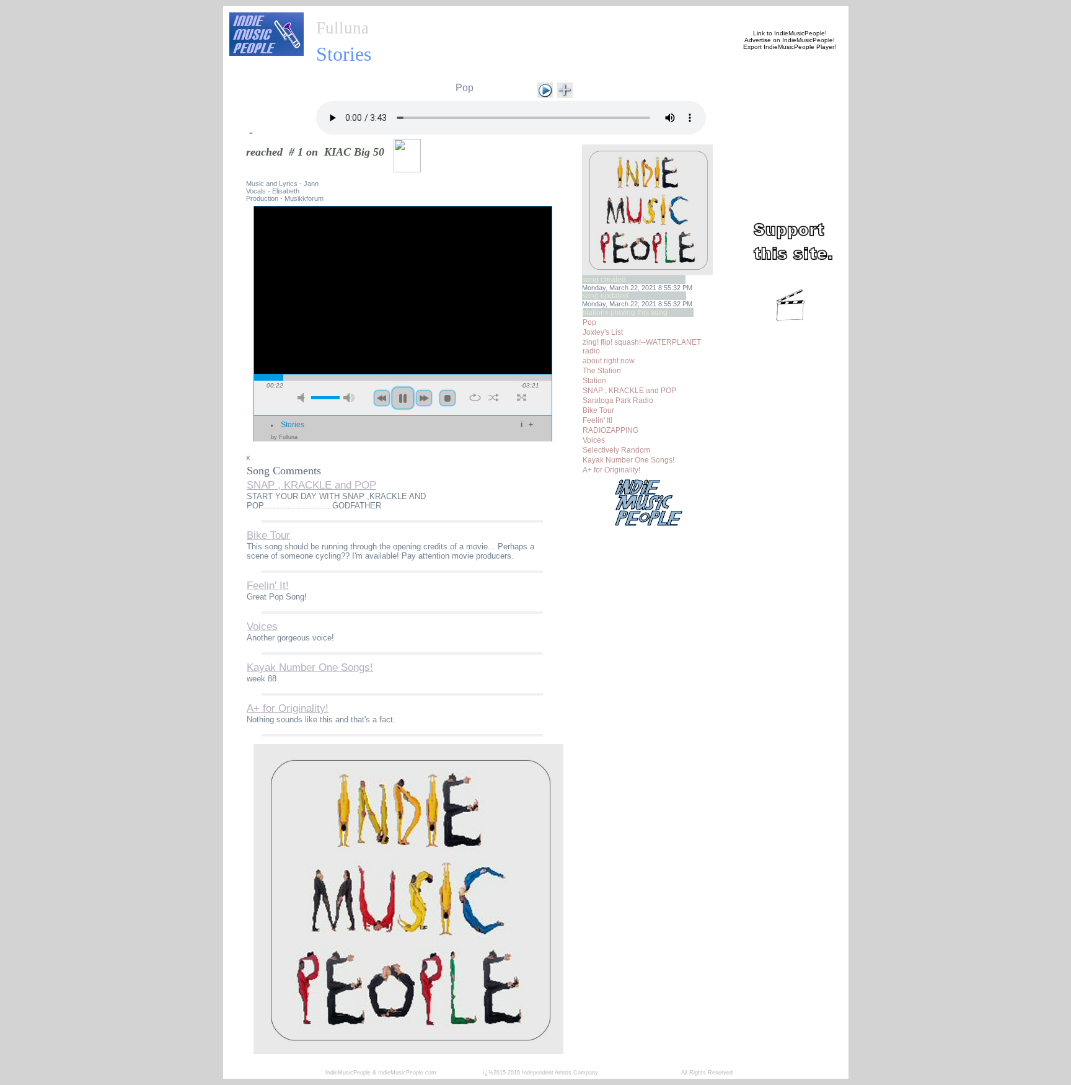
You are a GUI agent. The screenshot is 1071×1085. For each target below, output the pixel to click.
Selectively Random (616, 450)
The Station (602, 370)
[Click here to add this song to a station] (565, 88)
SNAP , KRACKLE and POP (629, 390)
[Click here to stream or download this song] (545, 88)
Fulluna (342, 28)
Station (594, 380)
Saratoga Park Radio (618, 400)
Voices (594, 440)
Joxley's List (603, 332)
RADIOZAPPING (610, 430)
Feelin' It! (597, 420)
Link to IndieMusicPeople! (790, 33)
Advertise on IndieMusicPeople (788, 40)
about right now (609, 360)
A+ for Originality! (611, 470)
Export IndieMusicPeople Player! (789, 46)
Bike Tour (598, 410)
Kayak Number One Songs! (628, 460)
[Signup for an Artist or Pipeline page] (396, 13)
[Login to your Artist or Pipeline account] (456, 13)
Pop (465, 87)
